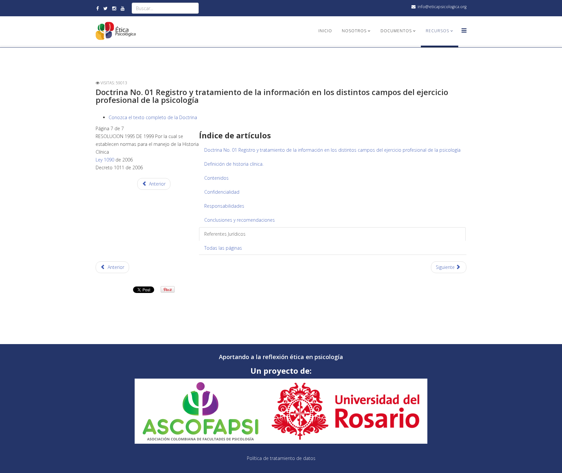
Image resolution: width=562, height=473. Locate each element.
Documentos (396, 31)
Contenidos (216, 178)
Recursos (437, 31)
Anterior (157, 184)
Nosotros (354, 31)
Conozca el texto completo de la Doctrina (153, 117)
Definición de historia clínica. (233, 164)
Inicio (325, 31)
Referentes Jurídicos (225, 234)
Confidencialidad (221, 192)
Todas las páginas (223, 248)
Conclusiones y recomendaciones (239, 220)
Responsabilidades (224, 206)
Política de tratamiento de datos (281, 458)
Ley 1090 (105, 160)
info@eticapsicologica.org (442, 6)
